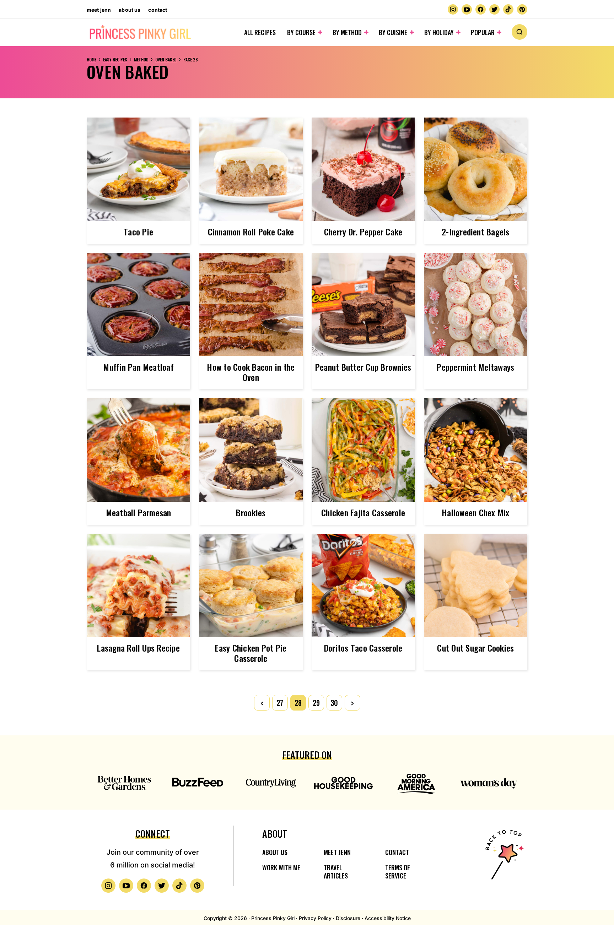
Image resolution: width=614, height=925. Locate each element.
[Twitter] (494, 9)
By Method (347, 32)
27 (279, 702)
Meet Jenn (99, 10)
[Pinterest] (522, 9)
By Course (301, 32)
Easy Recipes (115, 59)
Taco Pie (138, 231)
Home (91, 59)
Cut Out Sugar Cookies (475, 647)
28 (298, 702)
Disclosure (348, 918)
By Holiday (439, 32)
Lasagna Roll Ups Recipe (138, 647)
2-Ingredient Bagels (476, 231)
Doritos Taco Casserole (363, 647)
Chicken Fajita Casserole (363, 512)
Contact (157, 10)
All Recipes (260, 32)
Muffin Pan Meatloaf (138, 366)
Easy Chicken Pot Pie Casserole (250, 652)
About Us (129, 10)
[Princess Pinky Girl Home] (140, 32)
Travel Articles (336, 871)
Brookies (250, 512)
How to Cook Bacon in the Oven (251, 371)
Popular (483, 32)
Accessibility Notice (388, 918)
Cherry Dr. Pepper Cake (363, 231)
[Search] (519, 32)
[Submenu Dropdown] (320, 32)
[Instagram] (453, 9)
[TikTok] (508, 9)
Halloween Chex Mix (475, 512)
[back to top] (503, 859)
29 (316, 702)
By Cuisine (393, 32)
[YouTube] (467, 9)
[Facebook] (480, 9)
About (274, 833)
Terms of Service (397, 871)
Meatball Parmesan (138, 512)
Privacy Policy (315, 918)
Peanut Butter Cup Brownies (363, 366)
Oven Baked (166, 59)
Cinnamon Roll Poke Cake (251, 231)
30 (334, 702)
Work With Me (281, 867)
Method (141, 59)
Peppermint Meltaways (475, 366)
